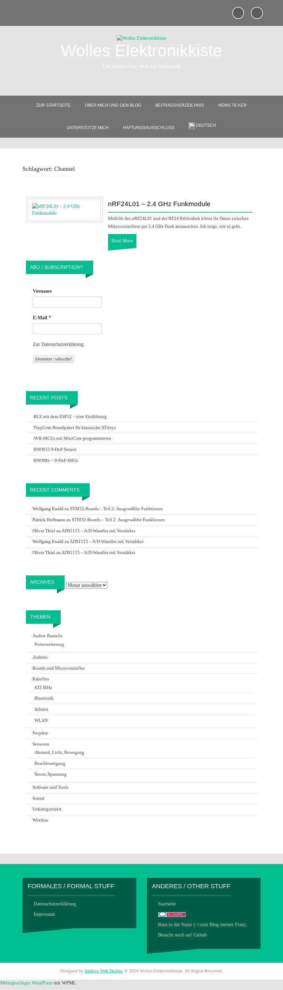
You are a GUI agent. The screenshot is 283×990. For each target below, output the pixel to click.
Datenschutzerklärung (55, 903)
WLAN (41, 720)
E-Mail (42, 317)
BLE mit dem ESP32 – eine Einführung (70, 416)
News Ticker (232, 105)
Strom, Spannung (51, 774)
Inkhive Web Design (104, 970)
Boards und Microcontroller (58, 668)
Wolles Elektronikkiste (141, 50)
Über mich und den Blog (113, 105)
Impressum (44, 914)
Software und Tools (50, 787)
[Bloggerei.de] (172, 914)
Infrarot (41, 709)
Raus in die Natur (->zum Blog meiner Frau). (202, 924)
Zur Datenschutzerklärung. (59, 344)
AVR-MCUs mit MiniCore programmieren (72, 438)
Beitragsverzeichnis (179, 105)
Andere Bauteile (47, 635)
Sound (38, 798)
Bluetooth (44, 698)
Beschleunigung (50, 763)
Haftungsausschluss (148, 127)
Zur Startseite (53, 105)
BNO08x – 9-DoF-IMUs (55, 460)
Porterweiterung (49, 644)
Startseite (167, 903)
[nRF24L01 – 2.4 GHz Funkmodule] (64, 209)
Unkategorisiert (46, 809)
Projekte (40, 733)
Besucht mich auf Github (182, 935)
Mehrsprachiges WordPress (26, 983)
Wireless (40, 820)
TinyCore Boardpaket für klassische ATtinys (74, 427)
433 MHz (43, 687)
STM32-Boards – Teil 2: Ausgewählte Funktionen (116, 508)
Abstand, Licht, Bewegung (59, 752)
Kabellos (40, 678)
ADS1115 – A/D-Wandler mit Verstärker (98, 530)
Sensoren (40, 744)
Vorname (42, 291)
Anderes (40, 657)
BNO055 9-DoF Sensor (54, 449)
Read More (122, 240)
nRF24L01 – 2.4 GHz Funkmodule (159, 204)
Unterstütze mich (88, 127)
